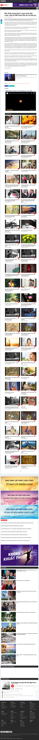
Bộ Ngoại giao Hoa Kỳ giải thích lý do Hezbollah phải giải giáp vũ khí (27, 623)
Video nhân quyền (22, 726)
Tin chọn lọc (8, 113)
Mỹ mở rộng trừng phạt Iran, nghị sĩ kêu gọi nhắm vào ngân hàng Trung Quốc (14, 534)
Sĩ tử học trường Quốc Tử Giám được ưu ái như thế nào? (26, 612)
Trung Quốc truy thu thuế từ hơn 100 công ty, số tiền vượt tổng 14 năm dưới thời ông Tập (16, 537)
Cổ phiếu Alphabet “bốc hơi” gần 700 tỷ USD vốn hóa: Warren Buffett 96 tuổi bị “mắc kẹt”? (27, 570)
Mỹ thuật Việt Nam (32, 712)
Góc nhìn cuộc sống (13, 721)
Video (21, 720)
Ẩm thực (2, 726)
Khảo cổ (21, 713)
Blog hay (12, 720)
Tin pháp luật (3, 705)
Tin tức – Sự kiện (32, 714)
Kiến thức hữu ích (13, 717)
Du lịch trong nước (3, 722)
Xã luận (12, 722)
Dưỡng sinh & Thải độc (4, 713)
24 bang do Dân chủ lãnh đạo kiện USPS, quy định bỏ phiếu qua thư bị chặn (14, 531)
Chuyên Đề (31, 720)
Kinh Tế (31, 702)
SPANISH (8, 738)
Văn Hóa (31, 711)
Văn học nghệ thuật (32, 718)
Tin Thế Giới (12, 702)
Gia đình (12, 714)
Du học (12, 713)
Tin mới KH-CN (22, 711)
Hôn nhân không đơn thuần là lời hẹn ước (28, 170)
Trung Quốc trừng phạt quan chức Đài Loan (24, 83)
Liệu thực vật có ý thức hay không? (11, 303)
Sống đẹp (12, 718)
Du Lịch (2, 720)
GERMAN (11, 738)
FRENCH (14, 738)
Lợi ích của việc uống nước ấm (26, 230)
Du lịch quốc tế (3, 721)
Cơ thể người (22, 712)
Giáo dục (2, 703)
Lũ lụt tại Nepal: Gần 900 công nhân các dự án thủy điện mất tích (27, 602)
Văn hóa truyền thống (32, 717)
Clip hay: (6, 88)
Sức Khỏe (2, 711)
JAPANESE (17, 738)
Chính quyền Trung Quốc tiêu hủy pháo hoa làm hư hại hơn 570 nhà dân (26, 592)
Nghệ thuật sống (32, 713)
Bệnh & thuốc (3, 712)
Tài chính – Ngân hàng (33, 709)
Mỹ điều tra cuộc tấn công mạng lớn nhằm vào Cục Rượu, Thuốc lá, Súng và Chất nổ (15, 540)
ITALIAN (21, 738)
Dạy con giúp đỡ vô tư (25, 377)
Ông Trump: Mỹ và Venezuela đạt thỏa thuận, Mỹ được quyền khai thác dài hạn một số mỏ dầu (17, 522)
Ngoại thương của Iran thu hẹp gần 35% (23, 580)
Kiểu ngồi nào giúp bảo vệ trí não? (11, 155)
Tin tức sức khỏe (3, 714)
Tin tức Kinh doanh (32, 704)
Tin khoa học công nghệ (23, 717)
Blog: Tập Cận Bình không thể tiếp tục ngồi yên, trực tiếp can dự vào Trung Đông (28, 200)
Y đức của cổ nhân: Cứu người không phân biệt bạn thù (26, 644)
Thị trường (31, 708)
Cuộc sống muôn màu (14, 712)
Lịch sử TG (12, 704)
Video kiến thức (22, 723)
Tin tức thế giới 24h (13, 705)
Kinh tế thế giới (32, 705)
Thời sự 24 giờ (3, 708)
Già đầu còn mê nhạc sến (9, 392)
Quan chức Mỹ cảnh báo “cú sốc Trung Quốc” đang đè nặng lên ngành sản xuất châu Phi (16, 528)
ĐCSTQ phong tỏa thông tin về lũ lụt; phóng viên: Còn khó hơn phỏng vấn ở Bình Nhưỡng (27, 634)
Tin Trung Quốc (22, 702)
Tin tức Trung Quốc (22, 703)
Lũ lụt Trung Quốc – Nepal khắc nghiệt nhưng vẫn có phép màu (26, 655)
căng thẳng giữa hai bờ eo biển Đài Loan (12, 83)
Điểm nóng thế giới (13, 703)
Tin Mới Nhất (3, 567)
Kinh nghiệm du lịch (3, 723)
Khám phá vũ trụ (22, 718)
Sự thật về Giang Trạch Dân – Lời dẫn (12, 362)
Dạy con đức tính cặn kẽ (25, 289)
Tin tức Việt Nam (3, 702)
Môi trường (2, 704)
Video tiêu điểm (22, 721)
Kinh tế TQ (21, 704)
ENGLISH (1, 738)
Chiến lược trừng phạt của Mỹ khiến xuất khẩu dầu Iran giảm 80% (12, 525)
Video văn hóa (22, 722)
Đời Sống (12, 711)
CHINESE (5, 738)
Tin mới (31, 721)
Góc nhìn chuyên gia (32, 703)
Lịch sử (21, 705)
